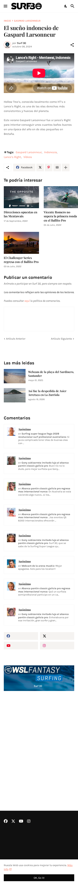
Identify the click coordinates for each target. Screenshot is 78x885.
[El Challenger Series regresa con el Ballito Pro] (21, 243)
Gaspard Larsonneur (27, 20)
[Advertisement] (39, 740)
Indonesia (50, 152)
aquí (27, 301)
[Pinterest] (48, 167)
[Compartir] (72, 45)
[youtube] (21, 645)
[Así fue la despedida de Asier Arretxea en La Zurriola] (15, 395)
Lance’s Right (12, 157)
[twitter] (57, 636)
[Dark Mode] (66, 6)
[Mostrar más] (65, 167)
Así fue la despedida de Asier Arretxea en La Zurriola (47, 393)
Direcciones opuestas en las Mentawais (20, 214)
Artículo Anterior (15, 338)
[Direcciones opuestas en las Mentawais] (21, 197)
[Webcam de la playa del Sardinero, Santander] (15, 376)
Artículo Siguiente (61, 338)
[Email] (57, 167)
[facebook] (21, 636)
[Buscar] (73, 6)
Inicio (7, 20)
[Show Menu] (5, 6)
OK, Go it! (39, 877)
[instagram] (57, 645)
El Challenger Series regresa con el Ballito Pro (21, 260)
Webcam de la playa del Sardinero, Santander (51, 374)
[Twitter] (40, 167)
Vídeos (27, 157)
